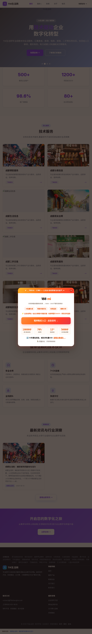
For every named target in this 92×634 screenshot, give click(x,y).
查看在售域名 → (60, 338)
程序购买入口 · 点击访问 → (46, 320)
